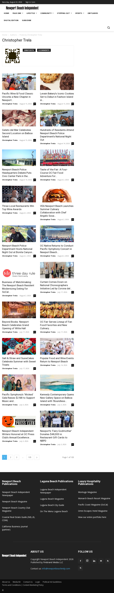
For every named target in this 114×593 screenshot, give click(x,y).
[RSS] (107, 561)
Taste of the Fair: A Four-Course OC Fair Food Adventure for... (54, 173)
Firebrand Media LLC (53, 562)
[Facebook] (80, 561)
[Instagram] (87, 560)
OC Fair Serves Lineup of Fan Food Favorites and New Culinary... (56, 325)
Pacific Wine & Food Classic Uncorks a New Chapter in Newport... (17, 97)
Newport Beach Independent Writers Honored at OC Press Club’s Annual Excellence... (18, 434)
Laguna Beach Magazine (52, 498)
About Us (6, 582)
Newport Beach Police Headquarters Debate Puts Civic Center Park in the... (16, 173)
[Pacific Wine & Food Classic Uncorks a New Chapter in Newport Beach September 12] (19, 81)
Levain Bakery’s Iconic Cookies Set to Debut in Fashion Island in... (57, 97)
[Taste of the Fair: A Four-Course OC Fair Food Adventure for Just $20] (57, 157)
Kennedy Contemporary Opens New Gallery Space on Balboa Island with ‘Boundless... (57, 398)
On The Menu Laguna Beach (54, 511)
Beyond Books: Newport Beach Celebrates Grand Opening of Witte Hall (15, 325)
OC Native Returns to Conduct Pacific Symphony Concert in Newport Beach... (56, 249)
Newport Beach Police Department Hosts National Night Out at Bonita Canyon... (18, 249)
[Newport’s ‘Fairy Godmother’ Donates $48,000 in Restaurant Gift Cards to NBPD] (57, 419)
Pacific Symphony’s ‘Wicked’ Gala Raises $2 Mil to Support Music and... (18, 398)
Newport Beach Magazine (14, 501)
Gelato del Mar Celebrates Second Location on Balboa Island (17, 133)
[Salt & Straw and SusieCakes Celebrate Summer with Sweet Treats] (19, 346)
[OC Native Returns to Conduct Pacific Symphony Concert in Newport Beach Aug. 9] (57, 233)
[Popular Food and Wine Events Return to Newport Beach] (57, 346)
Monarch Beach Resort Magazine (94, 498)
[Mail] (101, 561)
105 (29, 457)
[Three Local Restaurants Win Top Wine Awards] (19, 194)
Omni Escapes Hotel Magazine (92, 510)
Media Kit (16, 582)
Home (4, 35)
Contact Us (28, 582)
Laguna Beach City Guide (52, 505)
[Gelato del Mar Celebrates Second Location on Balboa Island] (19, 118)
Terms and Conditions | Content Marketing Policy (22, 585)
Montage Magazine (87, 492)
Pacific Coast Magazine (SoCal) (93, 504)
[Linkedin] (94, 561)
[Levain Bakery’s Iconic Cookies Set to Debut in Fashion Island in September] (57, 81)
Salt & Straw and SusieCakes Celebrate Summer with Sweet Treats (19, 361)
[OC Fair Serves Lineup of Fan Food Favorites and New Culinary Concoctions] (57, 310)
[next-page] (36, 457)
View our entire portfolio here (92, 517)
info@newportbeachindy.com (56, 568)
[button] (108, 27)
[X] (80, 568)
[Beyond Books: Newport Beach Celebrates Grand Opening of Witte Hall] (19, 310)
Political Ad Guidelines (52, 582)
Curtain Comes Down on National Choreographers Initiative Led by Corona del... (56, 285)
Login (37, 582)
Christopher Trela (10, 104)
